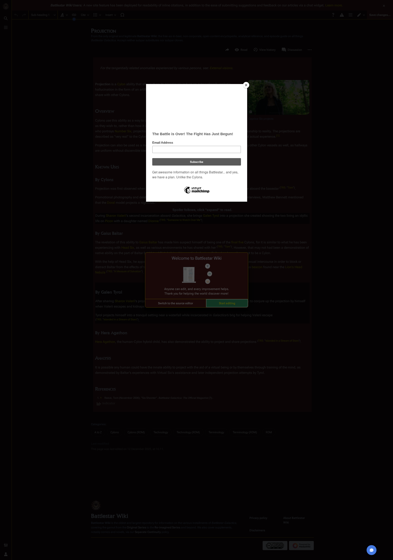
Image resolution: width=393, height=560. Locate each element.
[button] (175, 303)
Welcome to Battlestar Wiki (197, 258)
